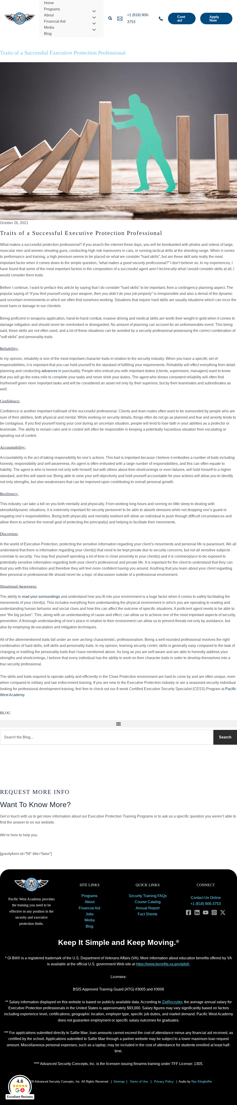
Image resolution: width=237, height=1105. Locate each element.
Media (49, 27)
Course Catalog (148, 902)
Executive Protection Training (40, 45)
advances (49, 371)
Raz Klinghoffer (202, 1081)
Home (49, 3)
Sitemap (119, 1081)
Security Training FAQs (148, 896)
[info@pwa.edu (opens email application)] (119, 18)
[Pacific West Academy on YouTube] (206, 912)
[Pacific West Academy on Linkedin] (197, 912)
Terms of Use (139, 1081)
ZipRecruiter (172, 1002)
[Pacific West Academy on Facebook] (188, 912)
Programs (52, 9)
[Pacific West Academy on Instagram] (214, 912)
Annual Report (147, 908)
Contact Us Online (206, 898)
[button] (110, 18)
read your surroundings (41, 597)
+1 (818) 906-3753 (205, 904)
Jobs (90, 914)
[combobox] (106, 737)
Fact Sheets (147, 914)
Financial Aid (54, 21)
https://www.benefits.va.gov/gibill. (163, 964)
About (49, 15)
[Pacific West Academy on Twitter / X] (223, 912)
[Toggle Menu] (93, 11)
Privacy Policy (164, 1081)
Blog (48, 34)
